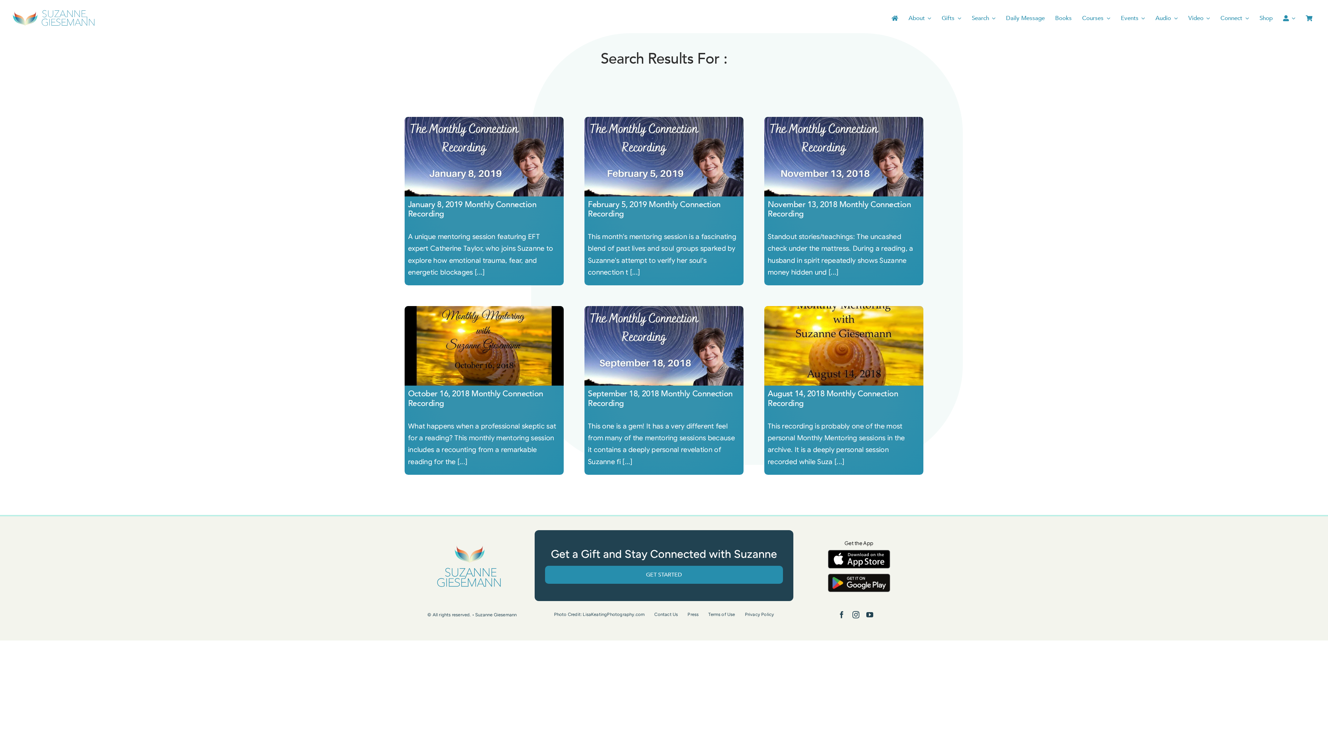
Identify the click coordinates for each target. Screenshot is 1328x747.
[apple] (859, 553)
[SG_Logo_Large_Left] (53, 12)
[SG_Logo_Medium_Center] (469, 546)
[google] (859, 577)
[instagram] (855, 614)
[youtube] (869, 614)
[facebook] (841, 614)
